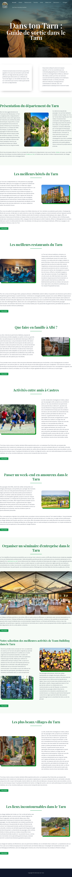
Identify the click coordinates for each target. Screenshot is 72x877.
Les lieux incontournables (19, 7)
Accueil (14, 2)
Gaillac (58, 152)
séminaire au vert (13, 561)
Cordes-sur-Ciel (30, 154)
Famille (36, 2)
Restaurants (28, 2)
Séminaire (56, 2)
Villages (65, 2)
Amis (41, 2)
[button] (59, 2)
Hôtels (20, 2)
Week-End (48, 2)
